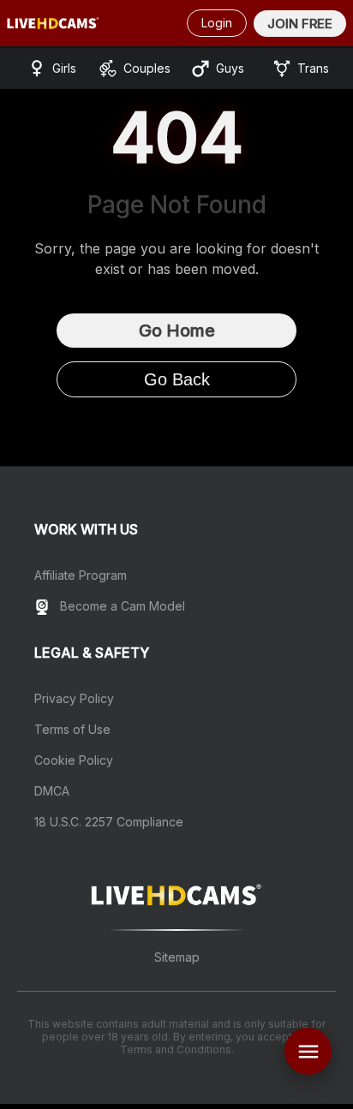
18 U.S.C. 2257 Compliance (108, 821)
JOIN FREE (299, 23)
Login (216, 22)
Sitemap (177, 957)
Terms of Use (72, 729)
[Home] (53, 23)
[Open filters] (308, 1051)
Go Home (177, 330)
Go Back (177, 379)
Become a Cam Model (121, 606)
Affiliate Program (80, 575)
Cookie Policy (73, 760)
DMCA (51, 791)
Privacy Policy (74, 698)
